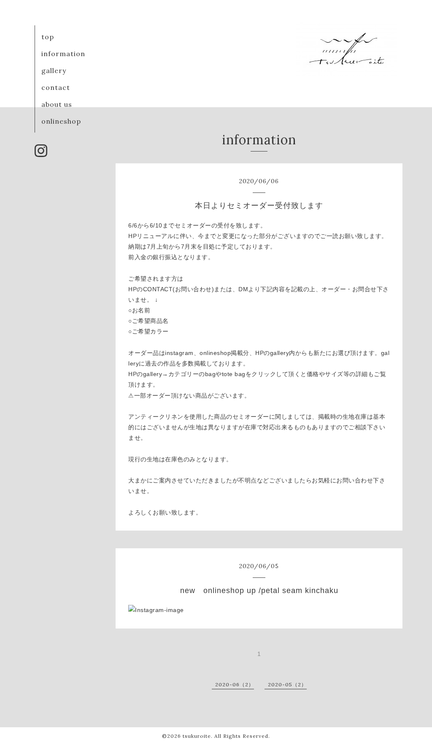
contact (55, 87)
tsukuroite (197, 736)
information (63, 53)
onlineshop (61, 121)
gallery (53, 70)
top (47, 37)
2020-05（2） (287, 684)
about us (56, 104)
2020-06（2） (234, 684)
